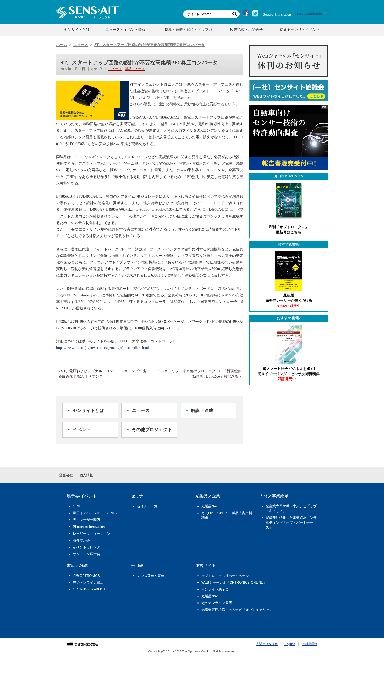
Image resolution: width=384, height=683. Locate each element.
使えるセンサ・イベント (300, 30)
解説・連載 (202, 410)
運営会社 (66, 475)
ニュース (115, 69)
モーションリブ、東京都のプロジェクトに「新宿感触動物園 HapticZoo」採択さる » (197, 373)
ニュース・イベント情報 (125, 30)
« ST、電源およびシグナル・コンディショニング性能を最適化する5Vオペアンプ (102, 373)
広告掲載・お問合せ (246, 30)
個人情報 (86, 475)
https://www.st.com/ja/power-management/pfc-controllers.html (102, 348)
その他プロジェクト (152, 429)
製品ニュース (135, 69)
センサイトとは (77, 30)
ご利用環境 (309, 644)
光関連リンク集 (267, 644)
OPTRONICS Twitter (255, 13)
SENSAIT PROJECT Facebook (246, 13)
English (289, 644)
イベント (82, 429)
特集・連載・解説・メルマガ (188, 30)
